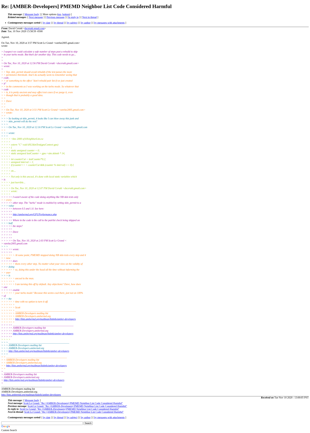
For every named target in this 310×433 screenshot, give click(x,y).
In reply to (73, 17)
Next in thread (89, 17)
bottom (65, 14)
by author (86, 22)
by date (46, 22)
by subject (72, 22)
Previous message (55, 17)
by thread (58, 22)
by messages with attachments (109, 22)
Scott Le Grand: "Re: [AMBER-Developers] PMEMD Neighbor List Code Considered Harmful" (73, 403)
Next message (36, 17)
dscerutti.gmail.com (34, 28)
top (59, 14)
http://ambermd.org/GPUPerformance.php (35, 214)
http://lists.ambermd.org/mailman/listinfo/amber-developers (45, 319)
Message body (32, 14)
